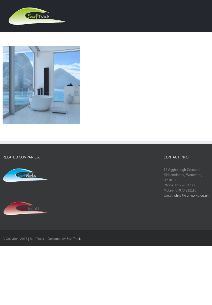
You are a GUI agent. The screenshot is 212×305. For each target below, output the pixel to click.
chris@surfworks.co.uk (191, 195)
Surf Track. (73, 239)
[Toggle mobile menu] (202, 8)
